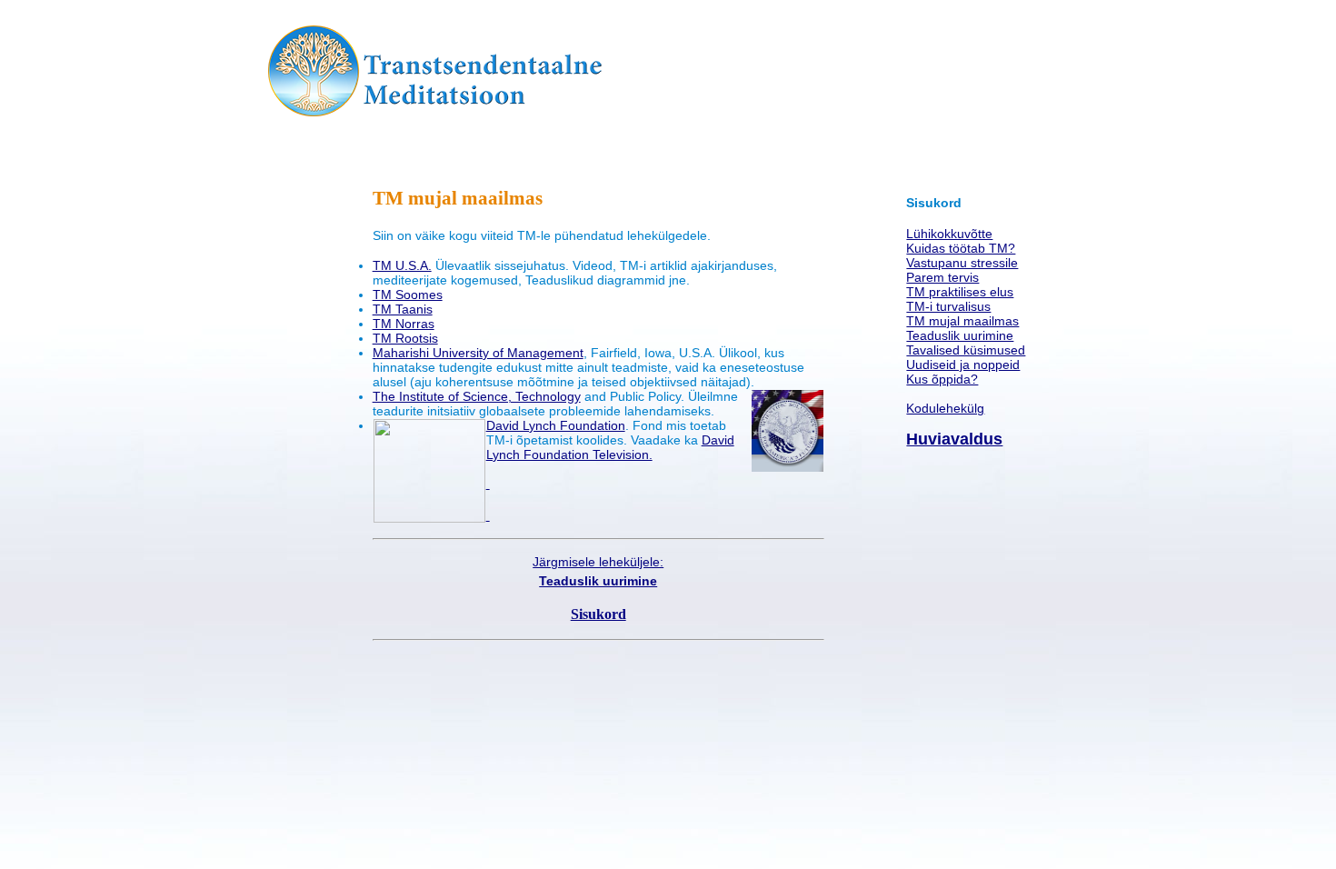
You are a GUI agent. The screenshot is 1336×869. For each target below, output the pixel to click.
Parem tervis (942, 277)
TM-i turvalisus (948, 306)
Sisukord (598, 614)
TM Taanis (403, 309)
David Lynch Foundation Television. (610, 447)
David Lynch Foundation (555, 425)
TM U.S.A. (402, 265)
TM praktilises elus (959, 292)
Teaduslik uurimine (959, 335)
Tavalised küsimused (965, 350)
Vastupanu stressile (962, 262)
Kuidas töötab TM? (960, 248)
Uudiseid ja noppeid (963, 364)
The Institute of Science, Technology (477, 396)
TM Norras (403, 323)
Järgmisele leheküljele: (598, 561)
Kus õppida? (942, 379)
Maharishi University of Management (478, 352)
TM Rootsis (405, 338)
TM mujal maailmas (962, 321)
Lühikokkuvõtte (949, 233)
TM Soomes (408, 294)
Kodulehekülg (945, 408)
